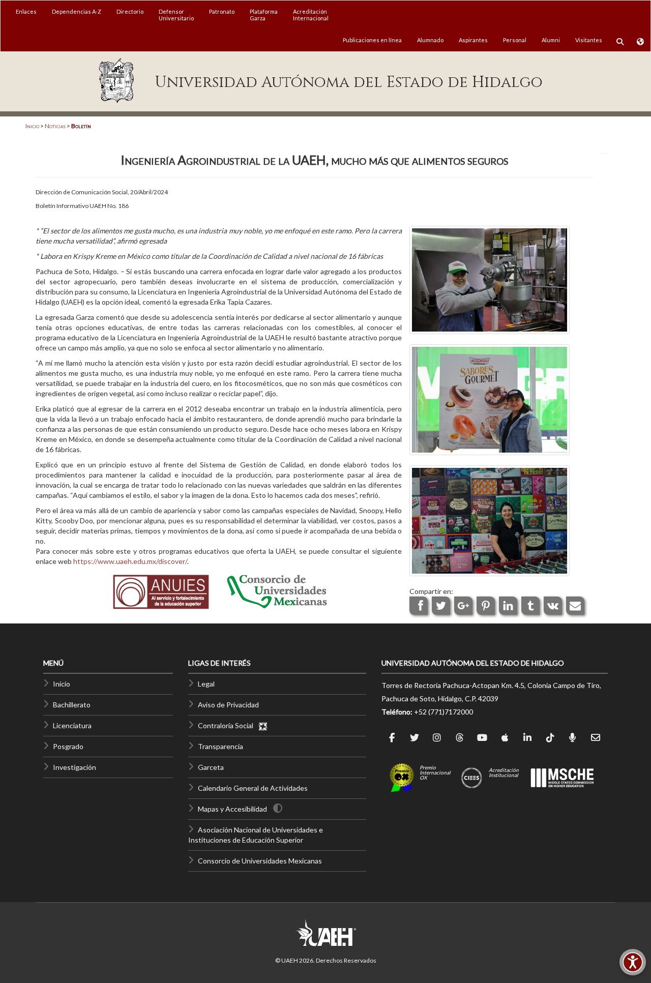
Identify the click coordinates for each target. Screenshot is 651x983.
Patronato (221, 11)
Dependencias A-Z (76, 11)
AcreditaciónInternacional (311, 14)
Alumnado (430, 40)
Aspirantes (473, 40)
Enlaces (26, 11)
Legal (206, 683)
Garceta (211, 767)
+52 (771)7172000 (443, 711)
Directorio (129, 11)
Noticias (55, 126)
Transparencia (220, 746)
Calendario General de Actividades (253, 788)
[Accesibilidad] (632, 962)
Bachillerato (72, 704)
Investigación (74, 767)
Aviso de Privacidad (228, 704)
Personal (514, 40)
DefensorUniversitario (176, 14)
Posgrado (68, 746)
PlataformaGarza (264, 14)
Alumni (551, 40)
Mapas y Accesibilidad (232, 809)
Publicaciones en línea (372, 40)
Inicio (32, 126)
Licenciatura (72, 725)
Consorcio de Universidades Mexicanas (260, 860)
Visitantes (588, 40)
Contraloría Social (228, 725)
